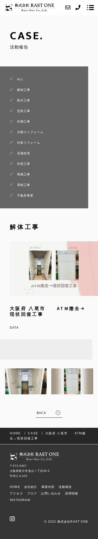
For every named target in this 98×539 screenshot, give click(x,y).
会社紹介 (30, 487)
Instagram (20, 500)
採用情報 (71, 493)
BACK (41, 413)
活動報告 (65, 487)
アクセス (16, 493)
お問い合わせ (51, 493)
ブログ (32, 493)
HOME (15, 487)
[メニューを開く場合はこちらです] (90, 7)
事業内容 (48, 487)
